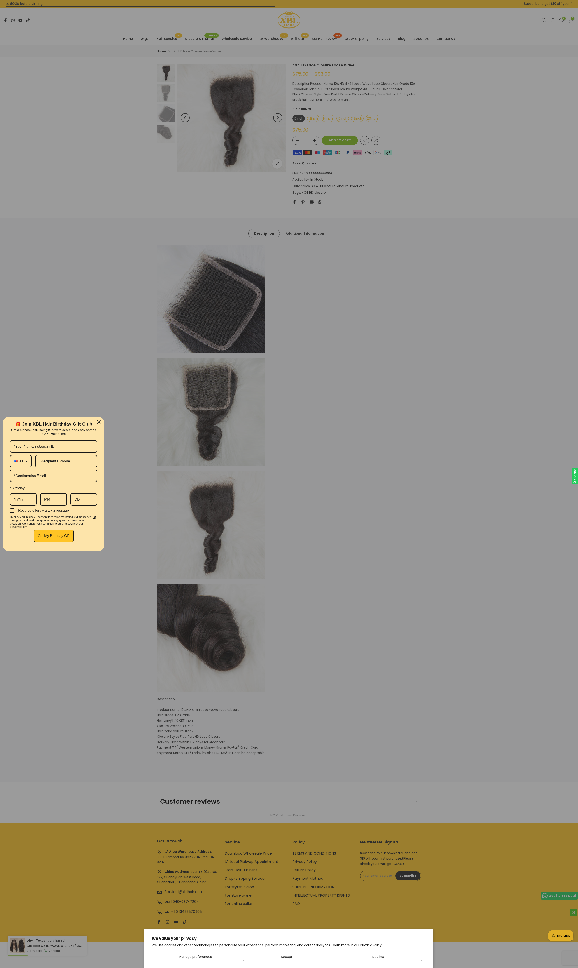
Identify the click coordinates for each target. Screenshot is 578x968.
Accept (286, 956)
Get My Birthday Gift (54, 536)
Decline (378, 956)
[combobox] (21, 461)
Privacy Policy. (371, 945)
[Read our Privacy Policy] (94, 517)
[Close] (98, 422)
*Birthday (17, 488)
